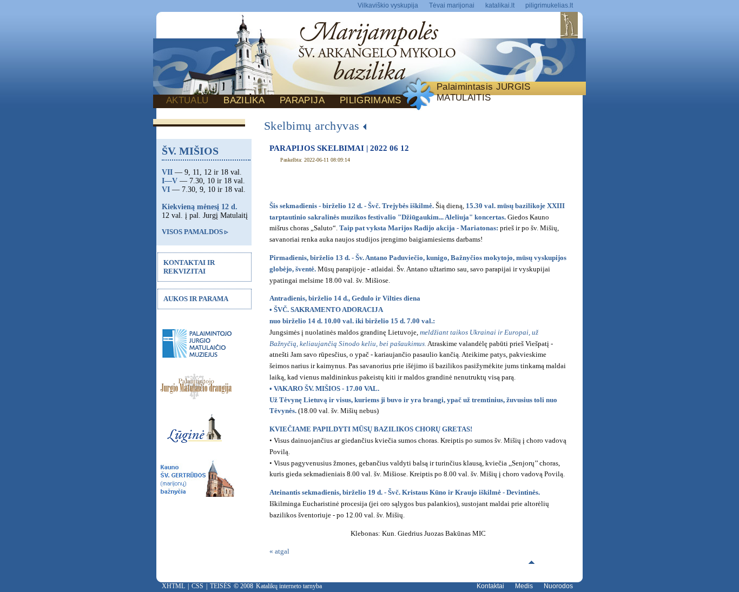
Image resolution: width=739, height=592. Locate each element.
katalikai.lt (499, 5)
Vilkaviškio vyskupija (388, 5)
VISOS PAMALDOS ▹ (195, 232)
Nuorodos (558, 586)
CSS (197, 586)
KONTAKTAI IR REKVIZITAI (189, 266)
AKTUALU (187, 100)
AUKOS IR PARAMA (195, 299)
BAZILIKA (244, 100)
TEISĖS (220, 586)
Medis (524, 586)
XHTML (173, 586)
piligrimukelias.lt (549, 5)
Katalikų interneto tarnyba (289, 586)
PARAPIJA (302, 100)
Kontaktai (490, 586)
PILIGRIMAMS (370, 100)
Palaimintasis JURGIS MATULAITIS (484, 92)
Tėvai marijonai (451, 5)
